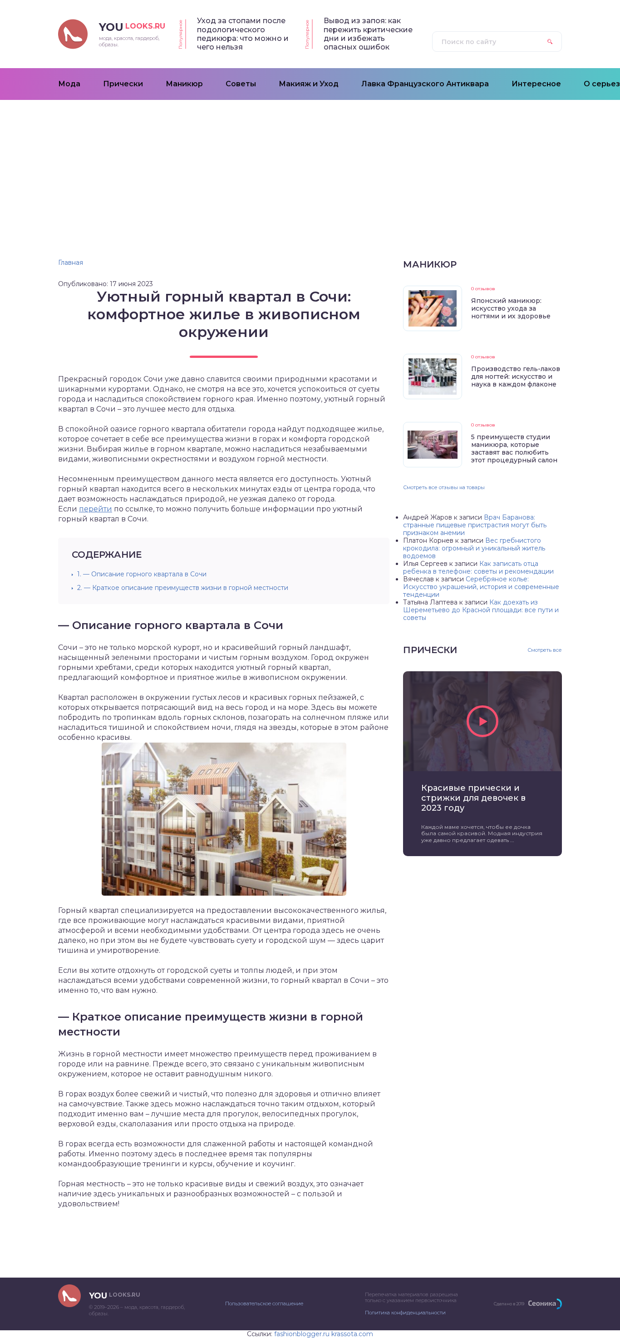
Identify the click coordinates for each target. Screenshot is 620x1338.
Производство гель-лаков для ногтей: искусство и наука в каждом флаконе (515, 376)
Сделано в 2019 (509, 1303)
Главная (70, 262)
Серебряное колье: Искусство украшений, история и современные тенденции (481, 587)
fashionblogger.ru (302, 1334)
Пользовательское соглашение (264, 1303)
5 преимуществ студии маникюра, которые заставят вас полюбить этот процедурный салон (514, 448)
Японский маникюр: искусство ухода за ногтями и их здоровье (511, 308)
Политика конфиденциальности (405, 1312)
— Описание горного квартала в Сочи (142, 574)
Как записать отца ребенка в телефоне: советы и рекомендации (478, 567)
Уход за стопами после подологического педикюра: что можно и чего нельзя (243, 33)
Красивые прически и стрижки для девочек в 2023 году (473, 798)
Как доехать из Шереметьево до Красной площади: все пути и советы (481, 610)
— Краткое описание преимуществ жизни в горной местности (182, 588)
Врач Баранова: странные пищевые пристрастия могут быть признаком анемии (474, 525)
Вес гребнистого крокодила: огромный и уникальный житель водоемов (474, 548)
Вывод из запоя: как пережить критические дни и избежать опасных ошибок (368, 33)
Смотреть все (544, 650)
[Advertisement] (310, 168)
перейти (95, 509)
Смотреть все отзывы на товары (444, 487)
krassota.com (352, 1334)
